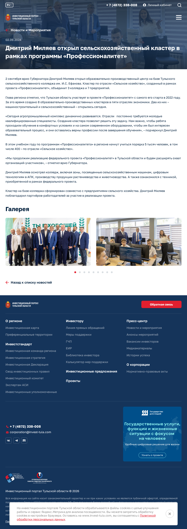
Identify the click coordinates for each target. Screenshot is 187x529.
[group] (48, 242)
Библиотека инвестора (82, 355)
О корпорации (138, 364)
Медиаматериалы (139, 348)
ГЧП (69, 341)
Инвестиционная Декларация (26, 364)
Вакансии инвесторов (143, 341)
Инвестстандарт (18, 344)
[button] (75, 272)
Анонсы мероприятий (142, 334)
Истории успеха (138, 355)
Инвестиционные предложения (91, 371)
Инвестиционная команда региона (30, 351)
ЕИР (69, 348)
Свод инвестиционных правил (27, 371)
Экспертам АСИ (16, 385)
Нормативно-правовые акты (147, 371)
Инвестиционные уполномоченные (31, 392)
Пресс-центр (137, 321)
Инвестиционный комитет (24, 378)
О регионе (13, 321)
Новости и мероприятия (144, 328)
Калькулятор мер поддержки (87, 362)
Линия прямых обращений (85, 328)
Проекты (73, 381)
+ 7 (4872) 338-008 (121, 5)
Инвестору (74, 321)
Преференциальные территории (28, 334)
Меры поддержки (78, 334)
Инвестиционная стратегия (25, 358)
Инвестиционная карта (22, 328)
